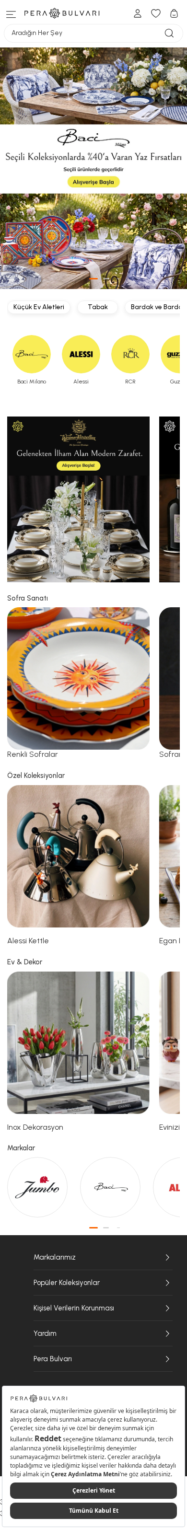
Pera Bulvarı (53, 1359)
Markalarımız (55, 1257)
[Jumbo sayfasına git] (38, 1187)
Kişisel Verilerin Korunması (74, 1308)
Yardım (45, 1333)
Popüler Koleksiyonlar (67, 1282)
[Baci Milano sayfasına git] (111, 1187)
